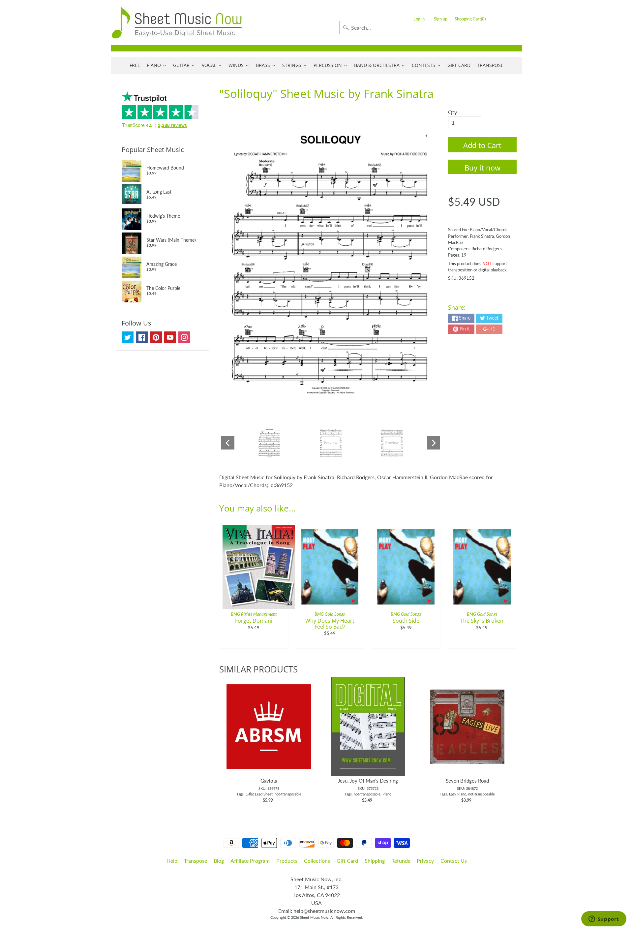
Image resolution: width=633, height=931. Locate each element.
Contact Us (453, 860)
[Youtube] (170, 337)
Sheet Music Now (314, 917)
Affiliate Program (250, 860)
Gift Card (347, 860)
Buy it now (482, 167)
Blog (219, 860)
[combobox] (430, 27)
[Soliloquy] (269, 442)
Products (286, 860)
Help (171, 860)
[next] (510, 743)
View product (269, 733)
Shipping (375, 860)
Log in (419, 19)
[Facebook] (142, 337)
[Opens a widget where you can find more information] (603, 919)
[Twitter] (128, 337)
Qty (452, 112)
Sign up (440, 19)
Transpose (195, 860)
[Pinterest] (156, 337)
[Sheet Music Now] (177, 22)
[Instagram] (184, 337)
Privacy (425, 860)
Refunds (400, 860)
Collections (317, 860)
